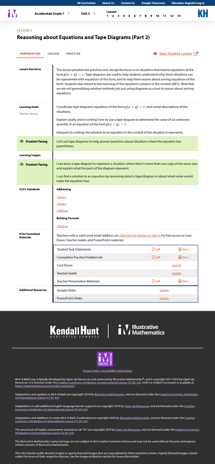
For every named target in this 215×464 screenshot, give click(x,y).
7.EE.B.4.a (62, 210)
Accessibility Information (116, 371)
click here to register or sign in (140, 235)
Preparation (30, 53)
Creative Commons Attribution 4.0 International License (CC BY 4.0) (99, 382)
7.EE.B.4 (61, 204)
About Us (108, 3)
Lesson (53, 53)
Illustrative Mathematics (109, 394)
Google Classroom (153, 3)
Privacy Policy (91, 371)
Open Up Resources (137, 406)
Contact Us (128, 3)
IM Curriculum (86, 3)
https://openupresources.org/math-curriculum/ (45, 386)
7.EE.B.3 (61, 197)
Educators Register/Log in (188, 3)
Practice (73, 53)
